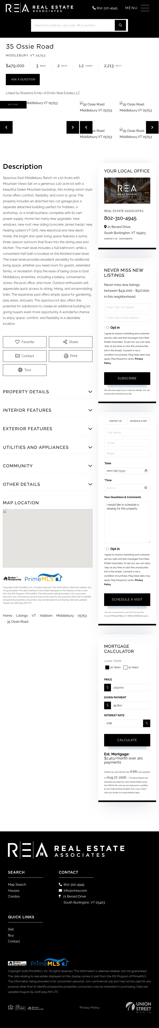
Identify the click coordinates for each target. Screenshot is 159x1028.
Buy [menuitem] (11, 935)
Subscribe (127, 378)
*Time (108, 480)
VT (34, 615)
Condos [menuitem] (14, 896)
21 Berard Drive (83, 899)
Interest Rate (114, 715)
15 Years (133, 667)
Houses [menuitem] (13, 890)
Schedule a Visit (138, 421)
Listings (22, 615)
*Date (107, 463)
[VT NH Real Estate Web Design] (138, 1007)
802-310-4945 (107, 8)
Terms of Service (135, 616)
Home (7, 615)
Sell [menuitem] (11, 929)
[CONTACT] (23, 79)
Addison (46, 615)
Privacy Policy (117, 616)
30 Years (115, 667)
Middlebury (65, 615)
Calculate (127, 740)
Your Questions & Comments (122, 497)
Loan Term (112, 661)
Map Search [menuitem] (17, 884)
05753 (82, 615)
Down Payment (115, 697)
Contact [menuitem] (14, 941)
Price (108, 679)
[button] (120, 25)
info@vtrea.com (75, 890)
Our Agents (125, 239)
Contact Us (110, 239)
